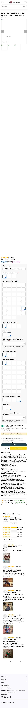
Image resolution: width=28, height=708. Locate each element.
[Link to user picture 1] (6, 558)
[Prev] (2, 31)
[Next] (25, 31)
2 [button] (10, 661)
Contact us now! (6, 688)
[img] (11, 545)
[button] (4, 257)
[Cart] (25, 2)
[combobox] (14, 6)
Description (5, 453)
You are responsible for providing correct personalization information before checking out (13, 440)
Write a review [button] (14, 523)
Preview (14, 444)
